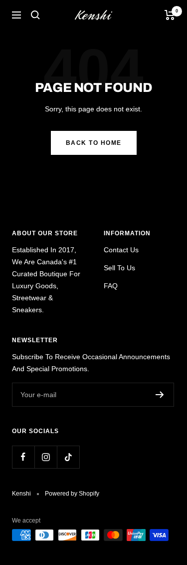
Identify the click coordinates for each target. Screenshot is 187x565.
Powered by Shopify (72, 493)
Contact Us (121, 250)
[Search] (35, 14)
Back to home (94, 142)
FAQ (111, 286)
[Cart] (170, 15)
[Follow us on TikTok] (68, 457)
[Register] (160, 394)
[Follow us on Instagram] (45, 457)
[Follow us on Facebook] (23, 457)
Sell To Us (119, 268)
